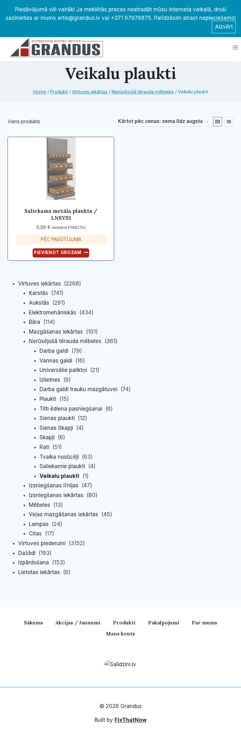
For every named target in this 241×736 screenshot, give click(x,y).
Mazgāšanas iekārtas (56, 332)
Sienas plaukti (57, 418)
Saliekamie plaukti (62, 466)
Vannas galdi (56, 360)
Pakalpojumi (163, 622)
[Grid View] (217, 121)
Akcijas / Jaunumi (78, 622)
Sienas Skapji (56, 428)
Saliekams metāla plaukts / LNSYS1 (60, 214)
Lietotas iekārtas (39, 572)
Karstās (38, 293)
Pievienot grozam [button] (58, 252)
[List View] (228, 121)
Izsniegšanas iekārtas (56, 495)
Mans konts (120, 633)
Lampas (39, 524)
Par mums (204, 622)
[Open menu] (235, 47)
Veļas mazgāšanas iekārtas (63, 514)
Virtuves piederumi (42, 543)
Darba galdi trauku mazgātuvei (78, 389)
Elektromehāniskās (52, 312)
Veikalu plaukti (59, 476)
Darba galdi (54, 351)
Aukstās (39, 303)
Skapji (47, 437)
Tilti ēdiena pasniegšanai (71, 409)
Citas (35, 533)
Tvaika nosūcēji (59, 457)
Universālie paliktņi (63, 370)
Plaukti (48, 399)
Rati (44, 447)
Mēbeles (39, 505)
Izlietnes (50, 380)
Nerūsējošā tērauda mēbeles (65, 341)
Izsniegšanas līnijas (53, 485)
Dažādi (26, 553)
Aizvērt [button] (224, 27)
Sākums (33, 622)
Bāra (34, 322)
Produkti (124, 622)
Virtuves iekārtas (39, 283)
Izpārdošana (33, 562)
